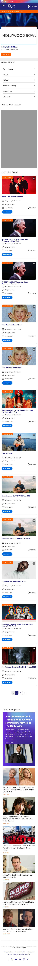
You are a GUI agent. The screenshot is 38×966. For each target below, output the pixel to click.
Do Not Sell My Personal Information (19, 954)
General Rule (7, 91)
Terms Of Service (20, 952)
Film (11, 1)
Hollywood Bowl (10, 204)
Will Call (5, 74)
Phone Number (8, 69)
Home (3, 11)
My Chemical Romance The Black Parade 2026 (19, 667)
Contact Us (30, 952)
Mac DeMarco (7, 453)
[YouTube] (18, 959)
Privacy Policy (8, 952)
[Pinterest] (22, 959)
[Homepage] (10, 6)
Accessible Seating (9, 86)
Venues (9, 11)
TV (15, 1)
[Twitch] (26, 959)
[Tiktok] (30, 959)
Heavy (20, 1)
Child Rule (6, 97)
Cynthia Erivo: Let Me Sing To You (14, 581)
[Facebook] (10, 959)
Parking (5, 80)
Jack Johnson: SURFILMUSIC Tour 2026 (16, 496)
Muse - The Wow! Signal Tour (12, 196)
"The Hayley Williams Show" (12, 325)
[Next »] (24, 693)
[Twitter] (14, 959)
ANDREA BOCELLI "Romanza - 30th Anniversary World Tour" (15, 240)
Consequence (2, 1)
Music (7, 1)
